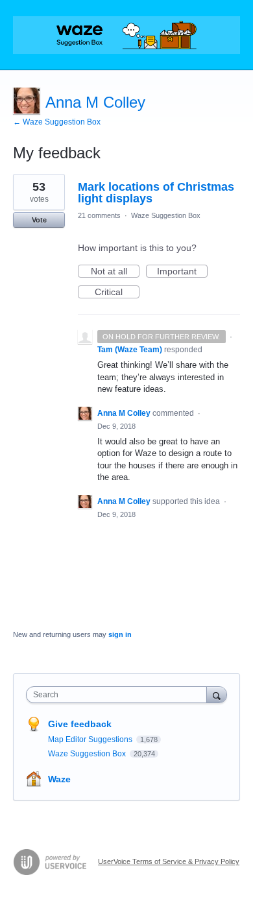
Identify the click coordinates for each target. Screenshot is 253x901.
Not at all (115, 272)
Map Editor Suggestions (91, 739)
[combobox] (119, 694)
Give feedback (80, 724)
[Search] (216, 694)
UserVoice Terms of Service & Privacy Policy (168, 861)
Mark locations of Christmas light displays (156, 192)
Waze (59, 779)
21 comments (99, 215)
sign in (120, 634)
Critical (117, 292)
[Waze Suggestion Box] (126, 35)
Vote (39, 220)
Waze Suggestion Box (165, 215)
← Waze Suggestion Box (57, 121)
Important (182, 272)
